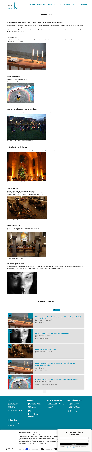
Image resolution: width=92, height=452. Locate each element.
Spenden (75, 4)
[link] (41, 4)
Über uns (10, 400)
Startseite (32, 4)
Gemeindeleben (41, 4)
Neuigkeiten (83, 4)
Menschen (51, 4)
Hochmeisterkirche (74, 400)
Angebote (31, 400)
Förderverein (67, 4)
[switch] (42, 449)
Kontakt (84, 8)
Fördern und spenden (55, 400)
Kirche (58, 4)
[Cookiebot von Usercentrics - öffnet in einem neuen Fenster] (9, 449)
